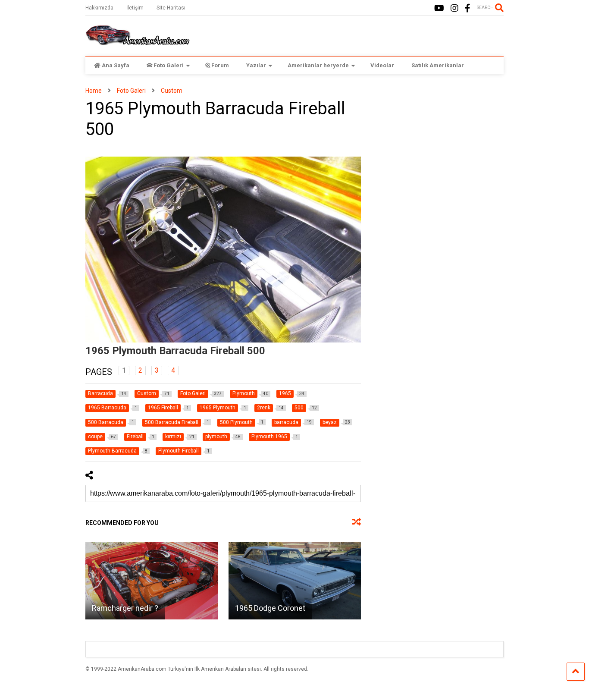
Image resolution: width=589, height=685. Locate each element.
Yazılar (256, 65)
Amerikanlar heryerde (318, 65)
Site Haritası (171, 8)
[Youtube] (439, 8)
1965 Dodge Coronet (270, 608)
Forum (220, 65)
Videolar (382, 65)
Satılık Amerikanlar (437, 65)
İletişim (135, 8)
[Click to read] (151, 580)
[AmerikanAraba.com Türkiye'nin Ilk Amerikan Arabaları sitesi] (137, 41)
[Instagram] (454, 8)
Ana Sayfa (115, 65)
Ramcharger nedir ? (125, 608)
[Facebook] (467, 8)
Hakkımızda (99, 8)
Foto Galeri (169, 65)
